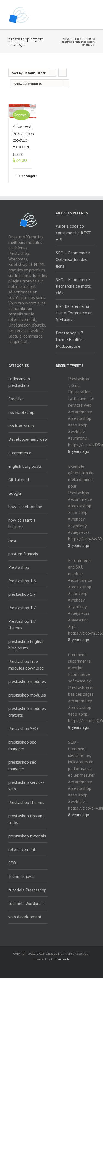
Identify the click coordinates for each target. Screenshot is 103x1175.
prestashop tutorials (27, 836)
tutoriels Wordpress (26, 903)
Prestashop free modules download (26, 665)
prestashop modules (27, 681)
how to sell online (25, 506)
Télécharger (19, 176)
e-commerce (19, 452)
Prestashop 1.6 (22, 580)
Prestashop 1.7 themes (22, 624)
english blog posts (25, 466)
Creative (16, 398)
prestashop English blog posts (25, 644)
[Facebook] (25, 969)
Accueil (67, 38)
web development (25, 917)
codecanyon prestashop (19, 382)
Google (15, 493)
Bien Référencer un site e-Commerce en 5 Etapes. (74, 312)
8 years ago (78, 451)
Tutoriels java (21, 876)
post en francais (23, 553)
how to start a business (21, 523)
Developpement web (27, 439)
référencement (22, 849)
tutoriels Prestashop (27, 890)
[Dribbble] (78, 969)
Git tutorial (18, 479)
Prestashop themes (26, 802)
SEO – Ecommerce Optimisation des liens (73, 259)
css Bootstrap (21, 412)
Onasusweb (60, 959)
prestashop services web (26, 785)
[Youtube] (51, 969)
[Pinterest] (69, 969)
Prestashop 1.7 (22, 607)
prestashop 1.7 (22, 594)
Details (29, 176)
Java (12, 540)
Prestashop (18, 567)
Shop (78, 38)
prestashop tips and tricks (26, 819)
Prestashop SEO (23, 728)
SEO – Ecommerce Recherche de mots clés (73, 286)
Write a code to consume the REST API (73, 232)
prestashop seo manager (22, 745)
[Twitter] (42, 969)
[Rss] (34, 969)
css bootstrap (21, 425)
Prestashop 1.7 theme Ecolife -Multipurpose (70, 339)
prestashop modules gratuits (27, 712)
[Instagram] (60, 969)
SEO (12, 863)
